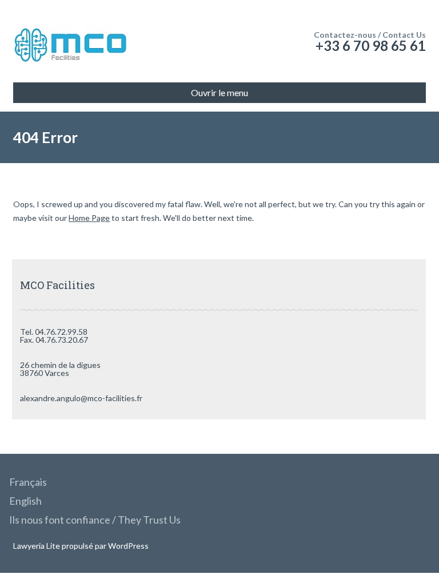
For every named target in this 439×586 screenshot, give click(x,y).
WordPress (127, 546)
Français (28, 482)
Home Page (89, 218)
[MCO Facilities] (72, 42)
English (25, 500)
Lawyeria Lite (37, 546)
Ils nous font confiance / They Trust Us (95, 519)
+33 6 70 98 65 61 (371, 45)
